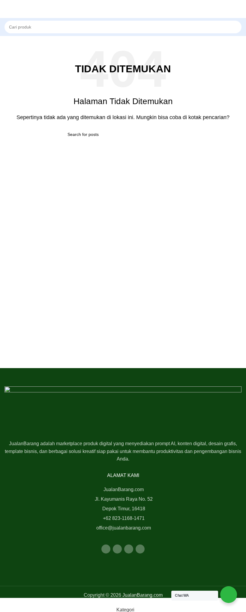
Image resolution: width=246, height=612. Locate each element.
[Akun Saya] (239, 9)
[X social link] (117, 549)
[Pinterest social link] (140, 549)
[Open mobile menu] (7, 9)
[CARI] (243, 24)
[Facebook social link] (105, 549)
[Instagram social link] (128, 549)
